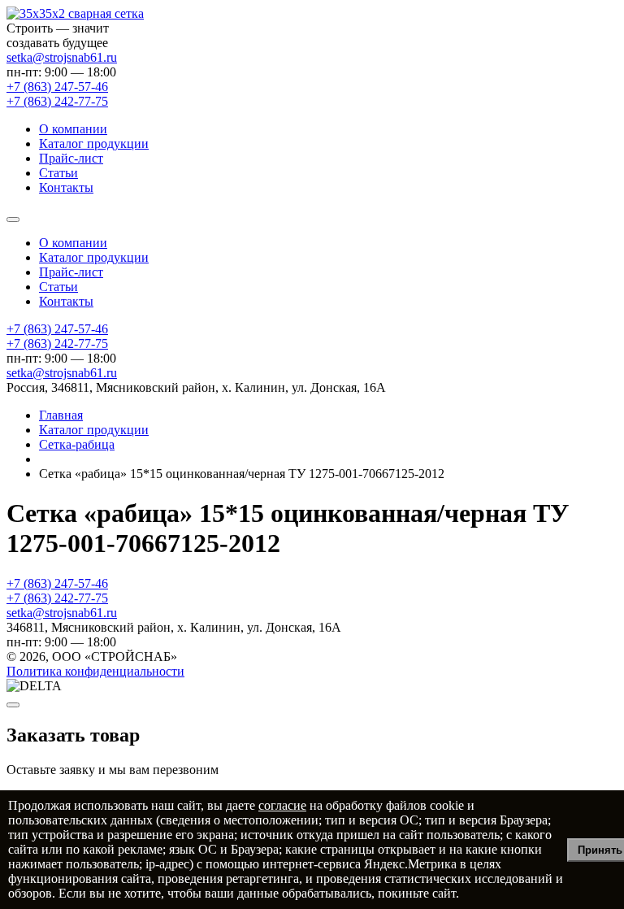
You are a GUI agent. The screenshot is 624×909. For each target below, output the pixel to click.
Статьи (58, 173)
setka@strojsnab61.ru (61, 57)
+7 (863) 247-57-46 (57, 329)
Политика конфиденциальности (95, 671)
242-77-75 (57, 101)
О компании (73, 129)
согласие (282, 805)
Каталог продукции (94, 143)
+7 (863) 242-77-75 (57, 343)
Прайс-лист (71, 158)
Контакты (66, 187)
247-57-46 (57, 87)
